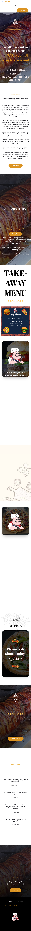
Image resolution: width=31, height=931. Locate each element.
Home (11, 6)
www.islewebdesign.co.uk (10, 905)
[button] (22, 10)
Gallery (17, 6)
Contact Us (24, 6)
